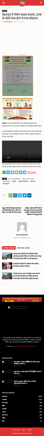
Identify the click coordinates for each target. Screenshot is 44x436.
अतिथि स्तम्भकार (16, 430)
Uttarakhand (6, 181)
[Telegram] (25, 195)
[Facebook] (15, 195)
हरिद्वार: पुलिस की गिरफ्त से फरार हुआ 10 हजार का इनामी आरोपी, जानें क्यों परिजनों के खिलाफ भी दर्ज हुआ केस (33, 211)
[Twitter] (20, 195)
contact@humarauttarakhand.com (26, 346)
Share (31, 172)
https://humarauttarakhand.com (22, 237)
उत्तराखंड (14, 181)
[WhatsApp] (10, 195)
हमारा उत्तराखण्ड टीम (8, 21)
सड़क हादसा (32, 181)
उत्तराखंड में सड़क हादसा (23, 181)
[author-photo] (22, 232)
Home (4, 8)
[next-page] (6, 283)
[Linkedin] (29, 195)
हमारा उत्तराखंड (6, 183)
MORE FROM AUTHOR (23, 247)
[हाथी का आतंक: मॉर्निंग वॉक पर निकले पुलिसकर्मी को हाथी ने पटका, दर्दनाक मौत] (7, 384)
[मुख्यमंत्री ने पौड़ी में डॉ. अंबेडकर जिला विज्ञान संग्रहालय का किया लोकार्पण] (7, 265)
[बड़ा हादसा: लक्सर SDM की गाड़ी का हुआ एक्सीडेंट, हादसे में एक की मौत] (7, 364)
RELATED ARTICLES (8, 247)
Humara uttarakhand (14, 178)
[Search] (41, 3)
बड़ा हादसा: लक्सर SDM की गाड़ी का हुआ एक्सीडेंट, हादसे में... (27, 362)
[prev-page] (3, 283)
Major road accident (28, 178)
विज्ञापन (23, 430)
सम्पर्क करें (29, 430)
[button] (3, 3)
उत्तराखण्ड (10, 8)
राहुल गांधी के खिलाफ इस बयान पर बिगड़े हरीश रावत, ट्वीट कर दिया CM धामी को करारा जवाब (11, 210)
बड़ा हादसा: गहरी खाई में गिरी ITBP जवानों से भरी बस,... (27, 372)
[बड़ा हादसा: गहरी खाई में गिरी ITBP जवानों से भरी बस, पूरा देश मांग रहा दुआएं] (7, 374)
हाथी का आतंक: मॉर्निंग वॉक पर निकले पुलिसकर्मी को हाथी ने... (25, 382)
